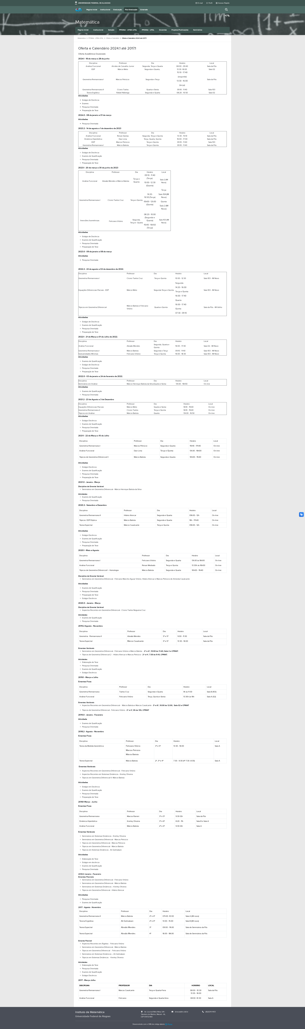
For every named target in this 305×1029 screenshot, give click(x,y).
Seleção (111, 30)
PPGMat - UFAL (148, 30)
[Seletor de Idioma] (228, 15)
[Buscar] (226, 10)
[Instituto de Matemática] (78, 10)
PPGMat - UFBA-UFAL (128, 30)
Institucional (105, 10)
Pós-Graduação (131, 10)
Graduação (117, 10)
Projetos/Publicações (179, 30)
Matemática (87, 22)
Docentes (163, 30)
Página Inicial (91, 10)
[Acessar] (225, 15)
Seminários (197, 30)
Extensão (144, 10)
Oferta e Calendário (112, 38)
